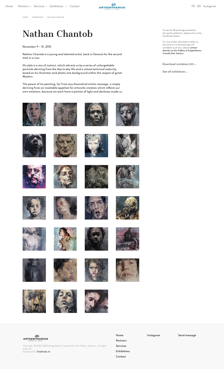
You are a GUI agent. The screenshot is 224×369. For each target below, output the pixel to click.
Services (39, 6)
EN (199, 6)
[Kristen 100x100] (65, 176)
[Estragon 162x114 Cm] (65, 145)
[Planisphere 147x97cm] (65, 239)
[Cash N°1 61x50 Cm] (96, 114)
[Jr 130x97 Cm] (34, 176)
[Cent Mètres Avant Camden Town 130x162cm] (127, 239)
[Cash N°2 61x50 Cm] (127, 114)
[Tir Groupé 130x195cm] (96, 301)
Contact (74, 6)
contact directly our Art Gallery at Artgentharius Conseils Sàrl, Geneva (182, 51)
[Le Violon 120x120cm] (34, 301)
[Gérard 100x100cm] (96, 145)
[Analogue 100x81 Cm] (34, 114)
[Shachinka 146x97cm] (65, 301)
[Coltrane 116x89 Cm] (34, 145)
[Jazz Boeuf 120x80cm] (127, 145)
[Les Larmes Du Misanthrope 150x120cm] (127, 176)
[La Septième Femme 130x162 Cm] (65, 208)
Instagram (209, 6)
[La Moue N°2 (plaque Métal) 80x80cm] (96, 270)
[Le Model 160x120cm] (96, 208)
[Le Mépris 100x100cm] (127, 208)
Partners (23, 6)
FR (193, 6)
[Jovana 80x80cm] (65, 270)
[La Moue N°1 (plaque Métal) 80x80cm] (34, 208)
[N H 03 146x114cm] (34, 239)
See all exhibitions (174, 72)
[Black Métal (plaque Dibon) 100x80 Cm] (96, 239)
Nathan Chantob (55, 17)
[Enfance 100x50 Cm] (34, 270)
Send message (187, 335)
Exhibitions (56, 6)
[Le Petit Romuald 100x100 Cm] (127, 270)
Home (9, 6)
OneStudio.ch (43, 352)
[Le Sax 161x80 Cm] (96, 176)
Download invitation (178, 64)
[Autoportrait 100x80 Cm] (65, 114)
